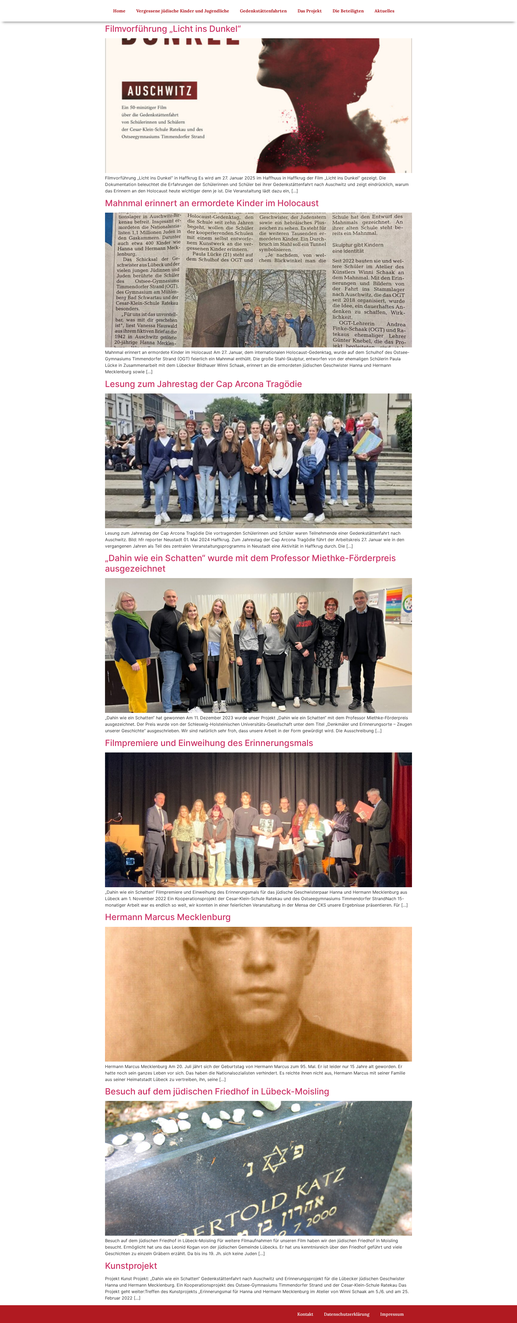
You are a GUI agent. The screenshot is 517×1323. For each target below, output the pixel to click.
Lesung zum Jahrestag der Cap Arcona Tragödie (203, 384)
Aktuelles (384, 10)
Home (119, 10)
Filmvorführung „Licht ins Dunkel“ (173, 28)
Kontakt (305, 1314)
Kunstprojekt (131, 1265)
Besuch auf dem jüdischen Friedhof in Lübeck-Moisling (217, 1091)
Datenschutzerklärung (346, 1314)
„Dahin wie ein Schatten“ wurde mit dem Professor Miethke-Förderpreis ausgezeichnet (250, 563)
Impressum (392, 1314)
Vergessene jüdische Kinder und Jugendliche (182, 10)
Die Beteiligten (348, 10)
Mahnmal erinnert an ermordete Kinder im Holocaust (212, 203)
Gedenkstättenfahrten (263, 10)
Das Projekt (310, 10)
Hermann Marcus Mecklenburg (168, 917)
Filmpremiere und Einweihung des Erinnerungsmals (209, 743)
